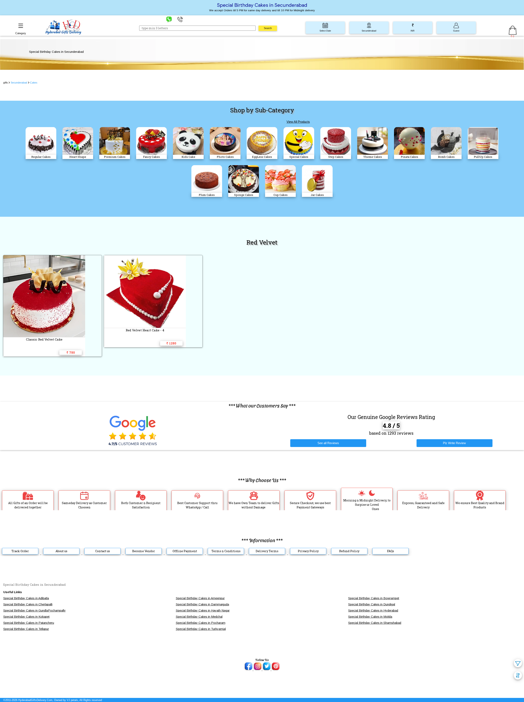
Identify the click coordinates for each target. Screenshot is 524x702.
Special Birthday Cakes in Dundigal (371, 604)
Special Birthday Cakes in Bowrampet (373, 598)
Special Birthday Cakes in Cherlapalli (27, 604)
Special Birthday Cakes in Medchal (199, 616)
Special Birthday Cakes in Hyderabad (373, 610)
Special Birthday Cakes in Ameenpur (200, 598)
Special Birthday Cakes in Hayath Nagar (203, 610)
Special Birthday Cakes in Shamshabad (374, 622)
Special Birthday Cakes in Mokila (370, 616)
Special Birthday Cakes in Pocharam (200, 622)
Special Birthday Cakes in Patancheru (28, 622)
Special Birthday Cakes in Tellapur (26, 629)
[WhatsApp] (169, 19)
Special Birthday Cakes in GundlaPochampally (34, 610)
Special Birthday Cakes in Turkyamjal (201, 629)
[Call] (180, 19)
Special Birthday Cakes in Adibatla (26, 598)
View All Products (298, 121)
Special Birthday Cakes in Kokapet (26, 616)
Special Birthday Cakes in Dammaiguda (202, 604)
